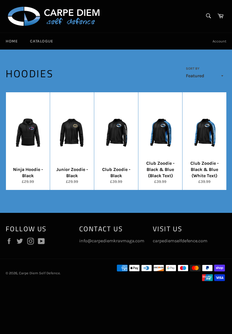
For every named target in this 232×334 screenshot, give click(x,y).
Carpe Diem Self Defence (39, 273)
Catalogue (41, 41)
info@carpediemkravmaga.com (111, 240)
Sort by (192, 68)
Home (12, 41)
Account (219, 41)
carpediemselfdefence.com (180, 240)
